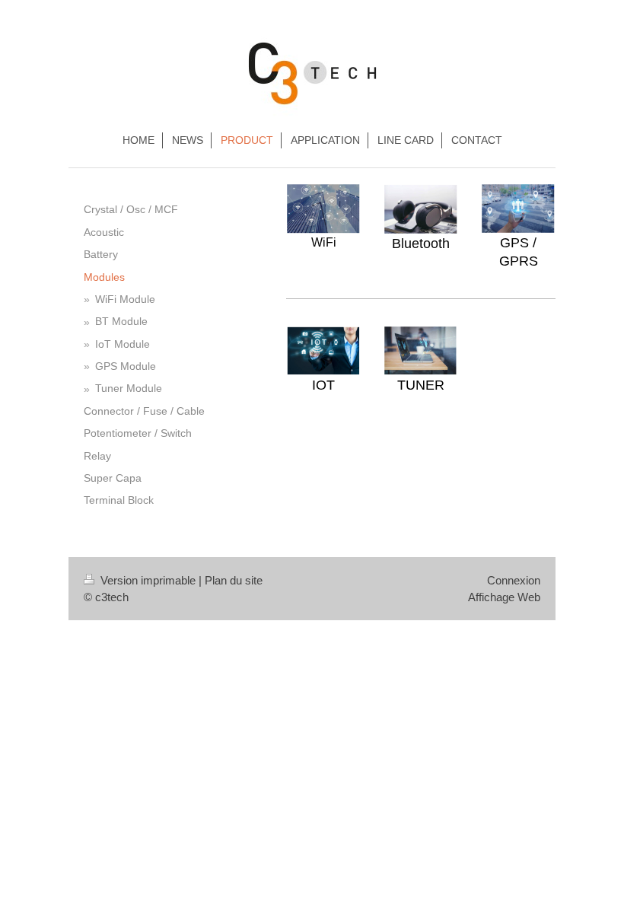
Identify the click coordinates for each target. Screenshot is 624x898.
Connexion (513, 580)
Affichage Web (504, 597)
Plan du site (234, 580)
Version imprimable (148, 580)
